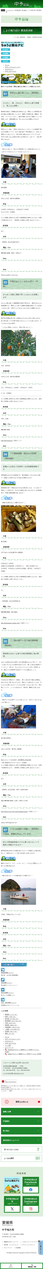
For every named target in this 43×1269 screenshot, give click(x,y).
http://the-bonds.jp (6, 440)
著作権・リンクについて (11, 1245)
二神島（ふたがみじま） (12, 1029)
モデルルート (9, 69)
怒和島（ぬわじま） (11, 1025)
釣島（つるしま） (10, 1016)
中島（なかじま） (10, 1023)
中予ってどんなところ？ (12, 67)
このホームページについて (30, 1242)
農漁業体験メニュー (7, 972)
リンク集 (8, 1045)
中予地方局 (17, 10)
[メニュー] (11, 1265)
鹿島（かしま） (10, 1033)
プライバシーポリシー (28, 1245)
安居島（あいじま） (11, 1031)
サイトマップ (9, 1047)
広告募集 (18, 1247)
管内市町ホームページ (11, 1140)
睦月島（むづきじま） (12, 1019)
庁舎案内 (6, 1121)
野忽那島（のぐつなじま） (13, 1021)
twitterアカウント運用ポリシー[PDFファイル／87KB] (24, 1054)
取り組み (24, 10)
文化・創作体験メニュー (8, 1002)
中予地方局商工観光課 (10, 1066)
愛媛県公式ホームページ (11, 1242)
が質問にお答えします (40, 1247)
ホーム (7, 65)
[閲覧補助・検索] (32, 1265)
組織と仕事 (7, 1111)
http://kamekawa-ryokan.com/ (10, 623)
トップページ (9, 10)
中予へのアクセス (10, 71)
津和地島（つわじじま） (12, 1027)
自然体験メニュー (6, 983)
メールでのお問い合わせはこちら (13, 1073)
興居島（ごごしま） (11, 1014)
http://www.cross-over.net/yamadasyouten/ (14, 811)
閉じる (39, 1241)
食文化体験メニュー (7, 992)
